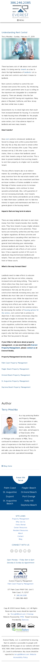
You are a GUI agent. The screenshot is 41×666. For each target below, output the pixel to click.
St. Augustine (10, 492)
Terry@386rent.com (18, 614)
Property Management (20, 519)
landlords (27, 72)
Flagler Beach (29, 487)
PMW (22, 617)
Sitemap (30, 614)
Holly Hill (28, 500)
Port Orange (28, 496)
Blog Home (7, 466)
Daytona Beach (29, 504)
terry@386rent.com (21, 654)
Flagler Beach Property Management (15, 369)
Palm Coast (10, 487)
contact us (31, 348)
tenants (24, 69)
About (20, 533)
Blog (20, 539)
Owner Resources (20, 527)
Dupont (10, 496)
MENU (21, 20)
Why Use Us (20, 522)
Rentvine (25, 620)
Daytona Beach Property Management (16, 387)
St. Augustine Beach (10, 502)
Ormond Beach (29, 492)
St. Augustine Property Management (15, 381)
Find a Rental (20, 525)
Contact (21, 536)
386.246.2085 (20, 2)
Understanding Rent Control (14, 32)
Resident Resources (20, 530)
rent (7, 139)
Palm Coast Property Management (14, 363)
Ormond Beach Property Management (16, 375)
